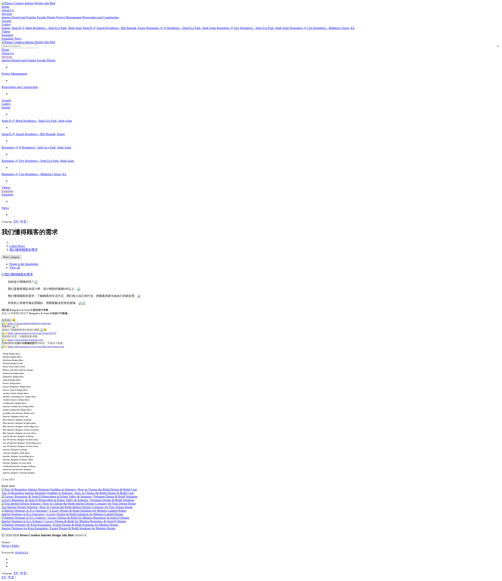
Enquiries (7, 35)
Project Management (69, 17)
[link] (29, 323)
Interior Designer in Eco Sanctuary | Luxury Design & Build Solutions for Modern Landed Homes (62, 514)
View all (14, 267)
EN (16, 221)
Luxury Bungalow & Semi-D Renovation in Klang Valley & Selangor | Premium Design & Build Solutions (68, 500)
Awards (6, 21)
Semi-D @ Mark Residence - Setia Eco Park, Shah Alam (46, 28)
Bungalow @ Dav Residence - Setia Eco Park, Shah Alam (253, 28)
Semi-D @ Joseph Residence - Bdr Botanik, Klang (114, 28)
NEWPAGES (21, 552)
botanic (6, 28)
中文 (23, 221)
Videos (6, 31)
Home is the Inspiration (23, 264)
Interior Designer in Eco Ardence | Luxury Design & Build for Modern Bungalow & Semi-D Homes (64, 521)
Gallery (6, 24)
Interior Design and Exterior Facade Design (28, 17)
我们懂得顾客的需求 (23, 249)
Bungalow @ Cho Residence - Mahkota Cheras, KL (322, 28)
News (17, 38)
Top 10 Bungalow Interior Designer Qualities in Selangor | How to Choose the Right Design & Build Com (68, 493)
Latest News (17, 246)
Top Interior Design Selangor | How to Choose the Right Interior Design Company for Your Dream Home (67, 507)
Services (7, 14)
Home (5, 6)
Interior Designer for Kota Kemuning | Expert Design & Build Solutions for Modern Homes (58, 528)
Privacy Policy (11, 545)
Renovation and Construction (101, 17)
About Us (8, 10)
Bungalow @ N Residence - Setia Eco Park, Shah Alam (181, 28)
